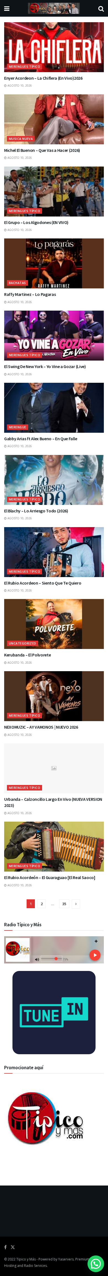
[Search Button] (101, 8)
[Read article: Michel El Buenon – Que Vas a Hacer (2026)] (54, 119)
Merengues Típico (24, 66)
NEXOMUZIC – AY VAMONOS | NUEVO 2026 (41, 727)
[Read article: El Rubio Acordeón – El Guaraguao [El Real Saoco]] (54, 847)
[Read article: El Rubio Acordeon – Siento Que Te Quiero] (54, 552)
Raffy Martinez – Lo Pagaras (30, 294)
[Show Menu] (6, 8)
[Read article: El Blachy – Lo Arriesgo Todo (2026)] (54, 480)
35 (64, 903)
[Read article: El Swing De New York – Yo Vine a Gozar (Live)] (54, 336)
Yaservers (66, 1259)
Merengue (17, 427)
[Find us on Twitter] (13, 1247)
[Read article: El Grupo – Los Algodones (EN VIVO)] (54, 192)
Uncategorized (22, 643)
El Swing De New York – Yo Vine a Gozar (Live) (45, 366)
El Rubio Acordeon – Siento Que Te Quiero (42, 583)
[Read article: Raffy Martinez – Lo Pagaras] (54, 263)
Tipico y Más (26, 1259)
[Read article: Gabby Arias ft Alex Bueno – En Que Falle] (54, 408)
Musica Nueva (21, 139)
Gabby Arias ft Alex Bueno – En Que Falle (40, 438)
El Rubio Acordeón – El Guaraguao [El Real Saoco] (49, 877)
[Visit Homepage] (54, 8)
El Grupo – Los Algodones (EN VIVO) (36, 222)
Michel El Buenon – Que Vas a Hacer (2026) (42, 150)
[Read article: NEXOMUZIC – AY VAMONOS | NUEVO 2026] (54, 696)
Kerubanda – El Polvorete (27, 655)
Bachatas (17, 283)
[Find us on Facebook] (5, 1247)
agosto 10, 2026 (19, 85)
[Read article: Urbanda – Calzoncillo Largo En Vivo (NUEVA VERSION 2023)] (54, 768)
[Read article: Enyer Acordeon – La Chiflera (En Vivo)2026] (54, 47)
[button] (96, 1263)
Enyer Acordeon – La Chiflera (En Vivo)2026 (43, 78)
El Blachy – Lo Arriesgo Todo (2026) (36, 511)
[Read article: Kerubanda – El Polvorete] (54, 624)
